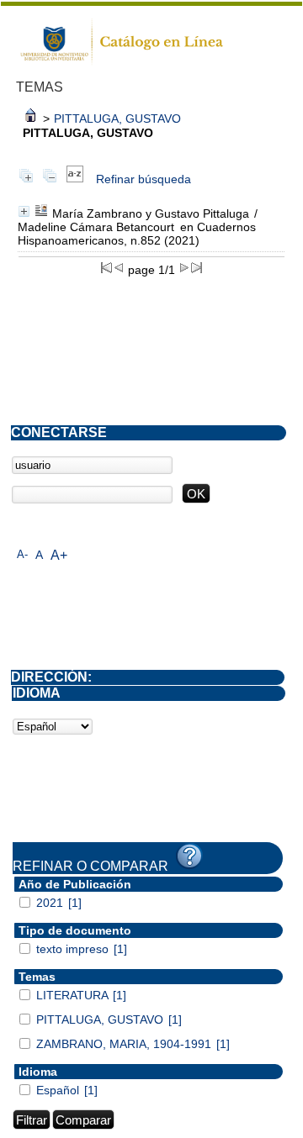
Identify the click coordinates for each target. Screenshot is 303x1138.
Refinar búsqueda (143, 179)
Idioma (38, 1071)
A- (22, 554)
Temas (37, 976)
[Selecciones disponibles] (75, 179)
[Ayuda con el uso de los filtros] (189, 856)
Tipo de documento (75, 930)
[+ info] (24, 211)
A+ (58, 555)
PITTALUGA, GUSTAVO (117, 118)
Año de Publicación (75, 884)
